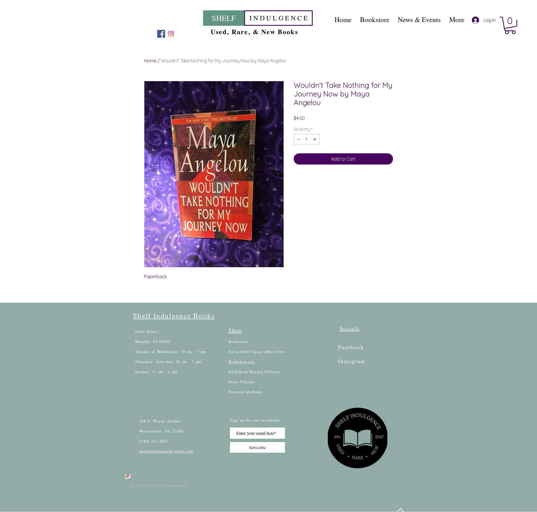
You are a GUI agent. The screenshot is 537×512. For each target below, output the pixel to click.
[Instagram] (171, 34)
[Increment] (315, 139)
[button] (510, 25)
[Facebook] (161, 34)
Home (150, 61)
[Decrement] (298, 139)
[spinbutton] (307, 139)
